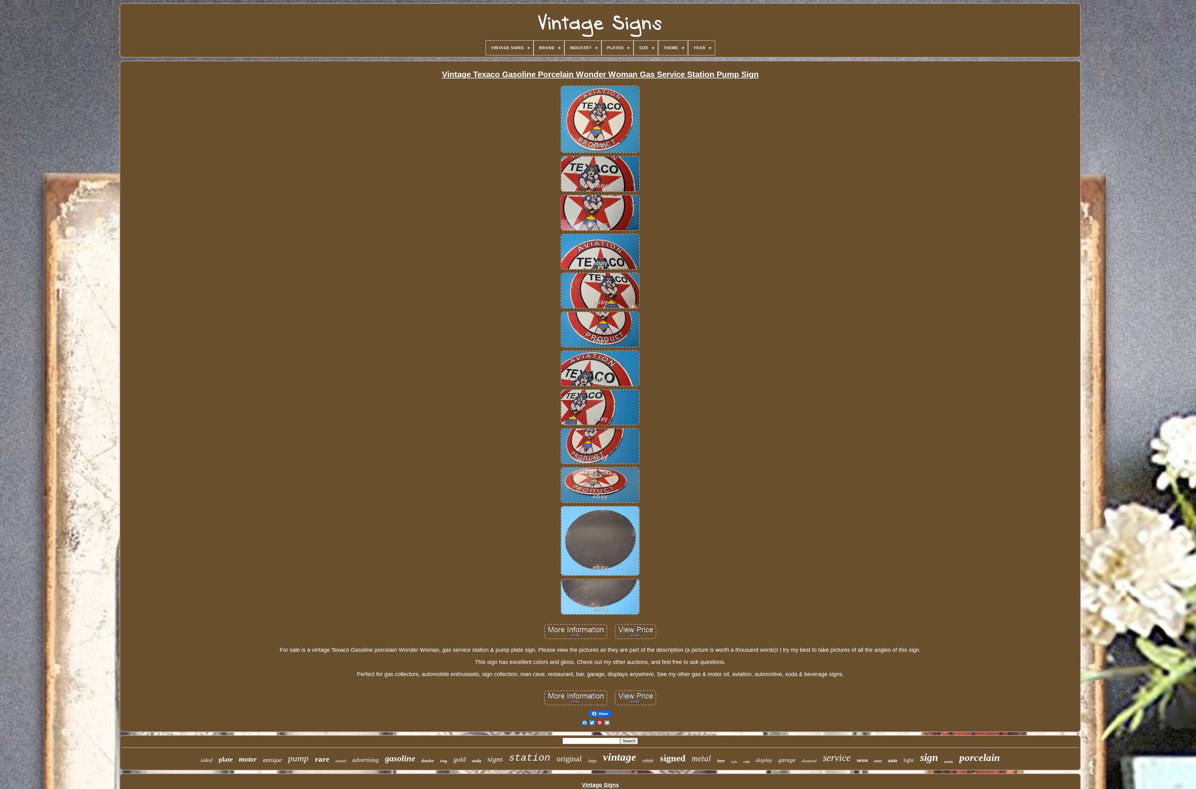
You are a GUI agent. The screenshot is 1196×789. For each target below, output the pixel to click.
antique (272, 759)
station (529, 758)
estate (648, 760)
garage (786, 760)
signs (495, 759)
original (569, 758)
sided (206, 760)
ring (443, 761)
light (909, 760)
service (837, 757)
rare (322, 759)
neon (862, 760)
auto (892, 760)
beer (721, 761)
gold (459, 759)
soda (476, 760)
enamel (340, 761)
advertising (365, 760)
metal (701, 758)
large (592, 761)
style (734, 761)
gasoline (400, 758)
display (764, 760)
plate (226, 759)
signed (673, 758)
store (878, 761)
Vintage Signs (600, 785)
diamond (809, 761)
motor (248, 759)
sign (929, 757)
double (948, 761)
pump (298, 758)
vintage (619, 757)
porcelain (979, 757)
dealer (427, 760)
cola (746, 761)
